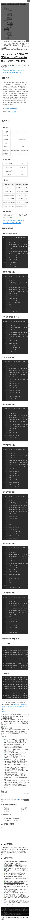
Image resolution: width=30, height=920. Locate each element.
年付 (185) (9, 847)
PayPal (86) (6, 853)
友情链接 (6, 37)
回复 (20, 820)
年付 (4, 716)
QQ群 (21, 46)
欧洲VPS (9, 19)
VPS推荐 (6, 9)
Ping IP (9, 34)
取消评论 (26, 793)
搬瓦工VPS (10, 915)
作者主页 (3, 736)
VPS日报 (8, 65)
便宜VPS (9, 12)
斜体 (14, 799)
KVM (10, 714)
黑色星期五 (9, 718)
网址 (5, 811)
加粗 (5, 799)
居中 (12, 799)
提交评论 (27, 799)
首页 (5, 7)
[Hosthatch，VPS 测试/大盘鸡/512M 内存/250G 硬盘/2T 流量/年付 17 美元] (15, 72)
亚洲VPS (9, 17)
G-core (18, 915)
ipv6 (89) (19, 851)
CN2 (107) (6, 851)
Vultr (15, 915)
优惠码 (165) (6, 849)
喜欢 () (4, 711)
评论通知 (21, 799)
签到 (2, 801)
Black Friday (4, 714)
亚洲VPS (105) (13, 851)
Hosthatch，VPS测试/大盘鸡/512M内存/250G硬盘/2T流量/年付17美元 (14, 57)
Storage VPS (19, 714)
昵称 (5, 808)
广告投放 (6, 38)
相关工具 (6, 30)
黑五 (4, 718)
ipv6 (8, 714)
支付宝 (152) (21, 849)
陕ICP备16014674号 (19, 917)
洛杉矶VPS (16, 716)
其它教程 (9, 27)
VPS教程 (6, 20)
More (3, 844)
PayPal (14, 714)
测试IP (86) (12, 853)
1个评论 (24, 65)
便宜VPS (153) (14, 849)
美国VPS (9, 15)
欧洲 (7, 716)
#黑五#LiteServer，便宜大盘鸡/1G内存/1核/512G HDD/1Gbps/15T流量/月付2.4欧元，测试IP (16, 785)
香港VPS (9, 14)
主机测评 (6, 29)
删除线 (8, 799)
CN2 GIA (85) (18, 853)
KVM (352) (4, 847)
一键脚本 (9, 35)
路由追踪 (9, 32)
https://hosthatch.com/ (11, 108)
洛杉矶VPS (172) (17, 847)
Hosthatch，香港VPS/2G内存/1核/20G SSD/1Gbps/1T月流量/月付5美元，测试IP (15, 723)
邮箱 (5, 809)
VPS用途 (9, 25)
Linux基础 (10, 24)
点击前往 (13, 111)
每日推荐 (9, 10)
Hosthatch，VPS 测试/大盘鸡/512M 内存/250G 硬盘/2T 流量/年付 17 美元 (14, 707)
